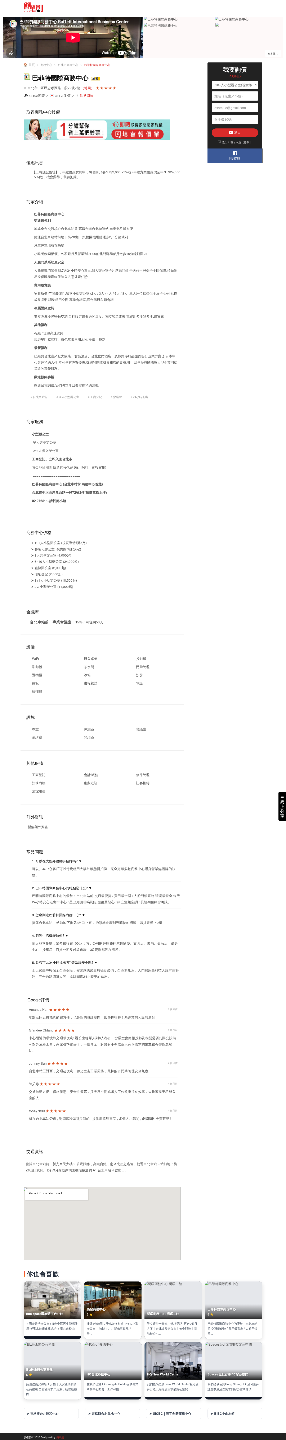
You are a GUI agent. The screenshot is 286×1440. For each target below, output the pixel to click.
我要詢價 (235, 69)
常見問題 (86, 95)
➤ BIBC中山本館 (222, 1413)
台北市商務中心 (68, 65)
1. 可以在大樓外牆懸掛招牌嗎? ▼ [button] (57, 861)
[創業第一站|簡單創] (82, 7)
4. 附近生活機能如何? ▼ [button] (50, 935)
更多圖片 (273, 53)
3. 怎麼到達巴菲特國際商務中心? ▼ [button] (58, 914)
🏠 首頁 (29, 64)
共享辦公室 (48, 442)
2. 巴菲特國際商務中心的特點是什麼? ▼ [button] (62, 888)
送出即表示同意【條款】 (235, 142)
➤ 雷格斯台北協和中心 (43, 1413)
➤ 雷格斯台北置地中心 (104, 1413)
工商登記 (38, 459)
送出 (237, 132)
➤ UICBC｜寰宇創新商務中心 (170, 1413)
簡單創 (60, 1437)
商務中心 (46, 65)
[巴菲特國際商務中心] (161, 19)
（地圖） (87, 87)
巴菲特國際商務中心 (97, 65)
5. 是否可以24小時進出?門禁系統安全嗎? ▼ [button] (65, 962)
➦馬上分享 (282, 806)
